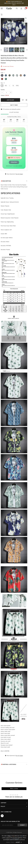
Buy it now (14, 105)
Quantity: (3, 89)
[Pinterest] (2, 815)
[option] (14, 31)
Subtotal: (3, 95)
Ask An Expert (19, 174)
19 (3, 109)
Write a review (14, 788)
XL (13, 85)
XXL (6, 85)
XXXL (17, 85)
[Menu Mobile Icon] (2, 8)
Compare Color (22, 42)
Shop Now (14, 162)
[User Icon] (21, 8)
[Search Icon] (17, 8)
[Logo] (9, 8)
